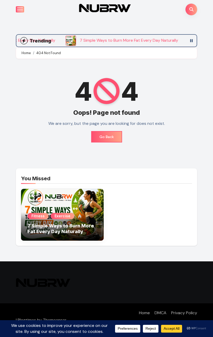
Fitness (38, 216)
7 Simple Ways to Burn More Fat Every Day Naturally (61, 228)
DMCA (161, 313)
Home (144, 313)
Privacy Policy (184, 313)
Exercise (62, 216)
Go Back (106, 136)
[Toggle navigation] (20, 9)
